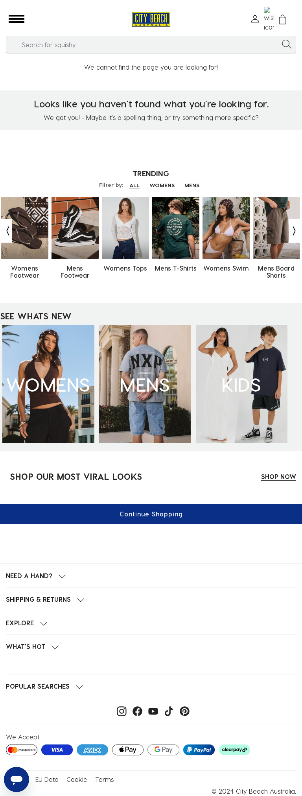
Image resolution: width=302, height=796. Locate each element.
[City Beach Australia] (151, 19)
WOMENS (162, 185)
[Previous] (6, 231)
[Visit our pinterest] (183, 710)
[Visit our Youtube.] (151, 710)
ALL (134, 185)
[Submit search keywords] (286, 44)
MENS (191, 185)
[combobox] (151, 44)
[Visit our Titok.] (167, 710)
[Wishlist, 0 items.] (269, 19)
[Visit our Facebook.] (135, 710)
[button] (16, 19)
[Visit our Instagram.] (120, 710)
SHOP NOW (278, 476)
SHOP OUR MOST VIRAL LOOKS (76, 476)
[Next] (295, 231)
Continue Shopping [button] (151, 514)
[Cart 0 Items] (282, 19)
